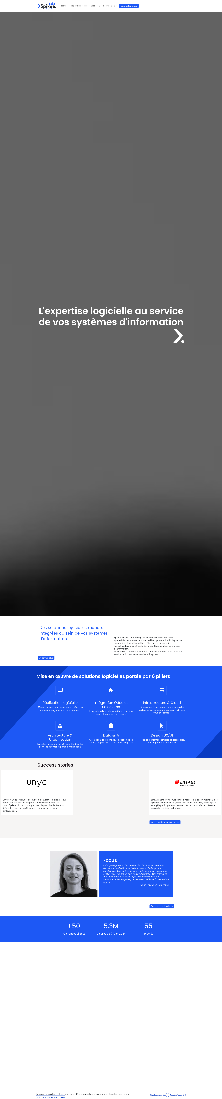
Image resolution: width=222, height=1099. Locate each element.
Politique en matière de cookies (51, 1097)
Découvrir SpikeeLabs (162, 906)
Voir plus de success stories (165, 822)
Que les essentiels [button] (158, 1095)
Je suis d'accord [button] (177, 1095)
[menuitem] (65, 6)
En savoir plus (46, 658)
